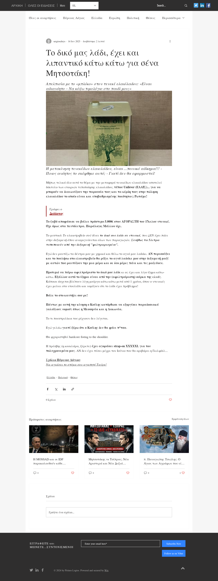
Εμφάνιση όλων (180, 418)
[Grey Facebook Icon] (42, 570)
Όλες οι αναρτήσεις (42, 18)
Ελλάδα (96, 18)
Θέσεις (150, 18)
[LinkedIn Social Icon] (202, 5)
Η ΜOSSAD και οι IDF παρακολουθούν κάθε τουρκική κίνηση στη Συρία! (52, 461)
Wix (106, 570)
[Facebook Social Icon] (208, 5)
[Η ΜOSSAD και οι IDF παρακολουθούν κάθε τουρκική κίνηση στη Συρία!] (53, 439)
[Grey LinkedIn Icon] (37, 570)
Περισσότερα (171, 18)
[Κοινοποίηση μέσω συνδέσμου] (72, 389)
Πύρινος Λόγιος (74, 18)
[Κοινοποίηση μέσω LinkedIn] (64, 389)
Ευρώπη (114, 18)
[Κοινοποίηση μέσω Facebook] (47, 389)
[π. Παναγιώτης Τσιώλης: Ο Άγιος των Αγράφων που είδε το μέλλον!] (164, 439)
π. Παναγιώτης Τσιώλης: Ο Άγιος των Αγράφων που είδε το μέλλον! (164, 461)
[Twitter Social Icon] (196, 5)
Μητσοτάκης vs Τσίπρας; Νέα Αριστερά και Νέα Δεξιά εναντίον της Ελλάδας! (109, 461)
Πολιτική (133, 18)
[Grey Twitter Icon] (31, 570)
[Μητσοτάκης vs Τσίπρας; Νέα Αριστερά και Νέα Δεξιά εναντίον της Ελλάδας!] (109, 439)
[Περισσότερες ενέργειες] (170, 41)
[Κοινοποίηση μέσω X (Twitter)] (56, 389)
